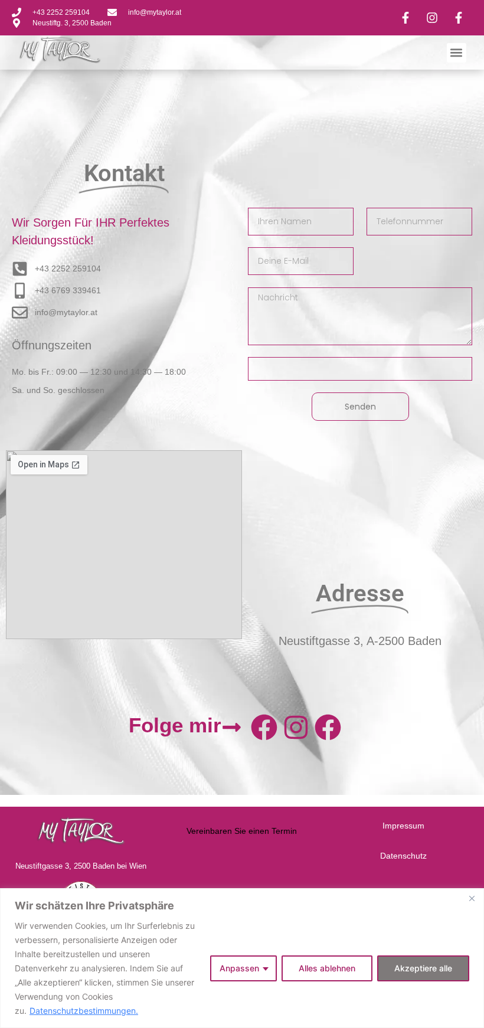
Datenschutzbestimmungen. (84, 1011)
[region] (242, 958)
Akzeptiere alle (423, 968)
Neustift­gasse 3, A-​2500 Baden (360, 640)
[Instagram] (296, 727)
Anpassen (239, 968)
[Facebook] (264, 727)
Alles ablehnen (327, 968)
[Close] (472, 898)
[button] (456, 53)
